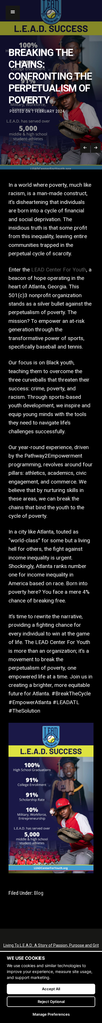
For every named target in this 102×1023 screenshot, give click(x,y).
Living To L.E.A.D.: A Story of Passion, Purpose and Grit (51, 945)
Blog (38, 893)
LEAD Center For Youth (58, 269)
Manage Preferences (51, 1014)
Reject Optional (51, 1001)
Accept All (51, 989)
